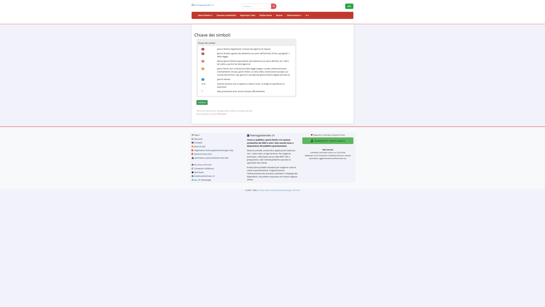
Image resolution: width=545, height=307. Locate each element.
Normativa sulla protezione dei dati (211, 157)
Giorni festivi (204, 15)
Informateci (222, 114)
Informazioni (293, 15)
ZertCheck (199, 172)
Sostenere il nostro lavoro (329, 140)
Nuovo (279, 15)
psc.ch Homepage (202, 180)
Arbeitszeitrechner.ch (204, 176)
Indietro (202, 102)
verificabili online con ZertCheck (332, 152)
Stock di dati (199, 146)
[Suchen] (273, 6)
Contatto (198, 142)
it (307, 15)
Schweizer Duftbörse (204, 168)
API (349, 6)
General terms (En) (203, 154)
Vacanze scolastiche (226, 15)
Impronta (198, 139)
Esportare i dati (247, 15)
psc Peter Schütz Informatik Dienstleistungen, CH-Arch (278, 190)
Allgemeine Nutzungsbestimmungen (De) (213, 150)
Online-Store (265, 15)
